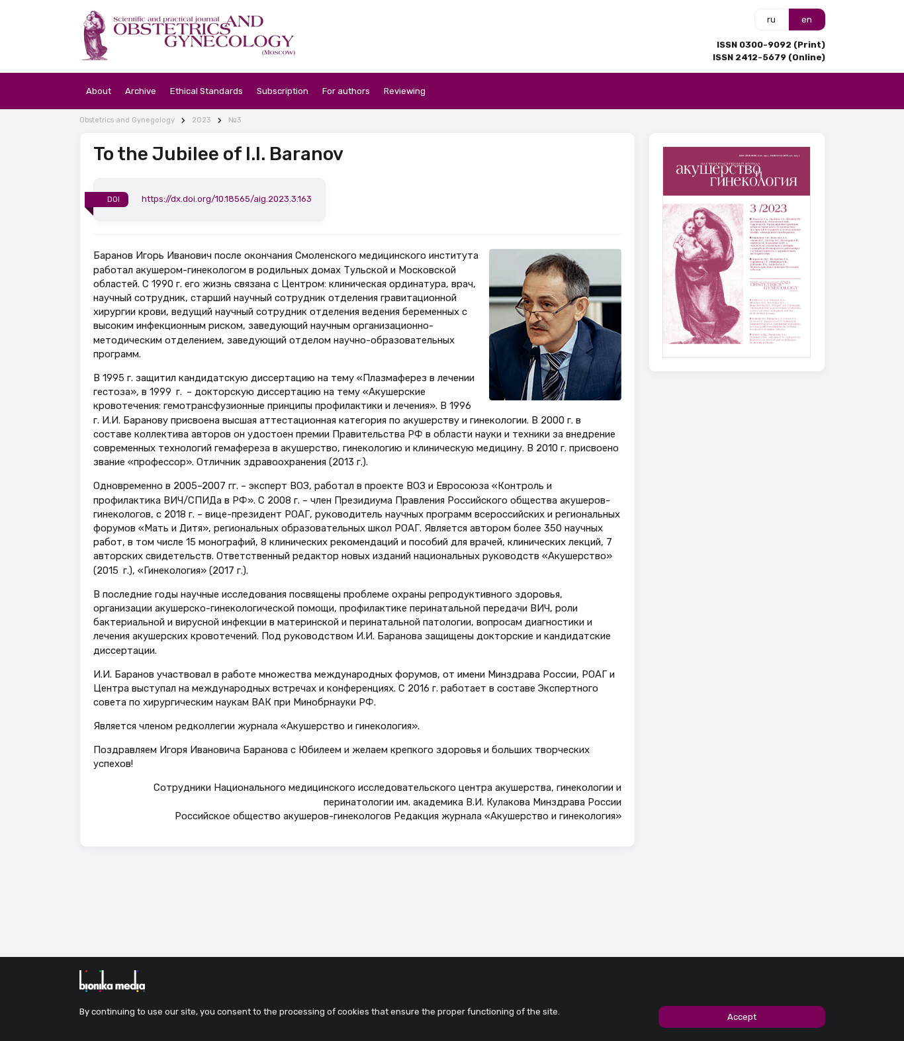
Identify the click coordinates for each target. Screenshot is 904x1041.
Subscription (282, 91)
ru (771, 19)
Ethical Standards (206, 91)
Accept (741, 1017)
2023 (201, 120)
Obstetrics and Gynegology (127, 120)
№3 (234, 120)
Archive (140, 91)
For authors (346, 91)
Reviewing (405, 91)
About (98, 91)
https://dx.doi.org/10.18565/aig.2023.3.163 (227, 199)
